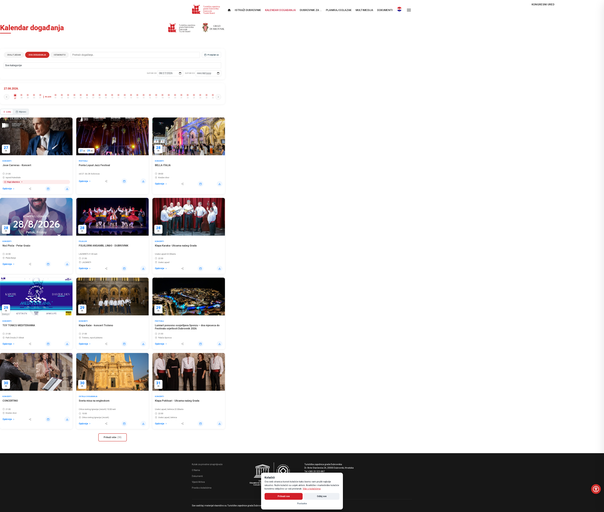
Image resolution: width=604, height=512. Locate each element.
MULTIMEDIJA (364, 10)
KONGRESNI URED (543, 4)
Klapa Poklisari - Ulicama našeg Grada (177, 400)
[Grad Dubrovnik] (213, 28)
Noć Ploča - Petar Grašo (16, 245)
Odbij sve (322, 496)
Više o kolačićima (312, 488)
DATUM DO (190, 73)
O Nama (196, 470)
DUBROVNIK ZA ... (311, 10)
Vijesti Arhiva (198, 482)
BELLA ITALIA (163, 165)
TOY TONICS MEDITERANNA (19, 325)
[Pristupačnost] (596, 489)
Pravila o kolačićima (201, 488)
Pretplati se (213, 55)
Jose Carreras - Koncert (17, 165)
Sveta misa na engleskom (94, 400)
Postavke (302, 503)
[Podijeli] (30, 189)
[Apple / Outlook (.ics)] (67, 189)
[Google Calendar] (48, 189)
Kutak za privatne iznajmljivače (207, 464)
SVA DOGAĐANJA (37, 55)
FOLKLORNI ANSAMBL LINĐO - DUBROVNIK (103, 245)
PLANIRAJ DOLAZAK (339, 10)
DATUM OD (152, 73)
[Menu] (409, 10)
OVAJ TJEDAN (14, 55)
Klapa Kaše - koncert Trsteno (96, 325)
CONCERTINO (10, 400)
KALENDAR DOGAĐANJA (280, 10)
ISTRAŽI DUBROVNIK (248, 10)
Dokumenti (385, 10)
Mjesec (22, 112)
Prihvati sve (284, 496)
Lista (8, 112)
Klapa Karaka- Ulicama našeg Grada (176, 245)
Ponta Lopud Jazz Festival (94, 165)
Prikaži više (112, 437)
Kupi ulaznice (13, 182)
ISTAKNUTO (59, 55)
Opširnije (7, 188)
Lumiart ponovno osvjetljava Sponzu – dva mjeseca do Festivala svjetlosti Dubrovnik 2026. (187, 327)
